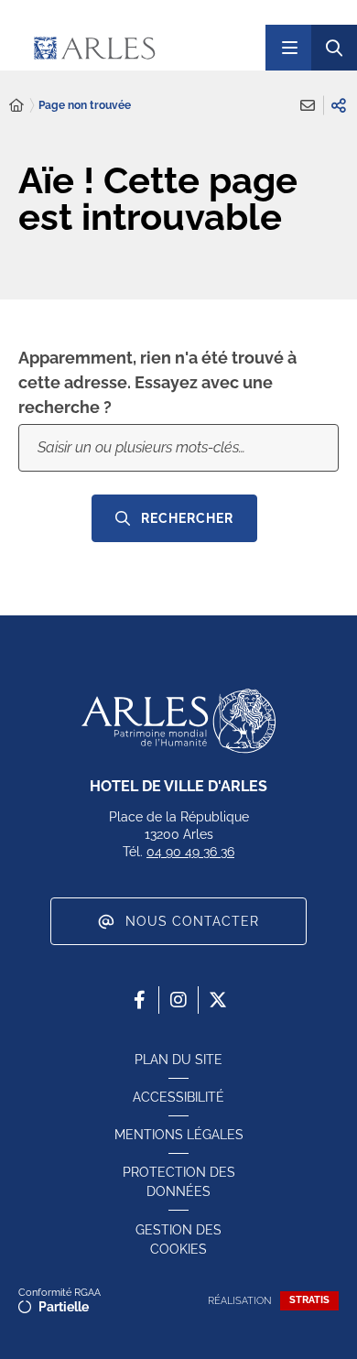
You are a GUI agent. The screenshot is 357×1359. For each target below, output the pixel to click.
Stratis (309, 1300)
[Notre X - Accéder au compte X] (218, 1000)
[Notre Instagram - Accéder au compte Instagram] (178, 1000)
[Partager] (338, 105)
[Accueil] (16, 105)
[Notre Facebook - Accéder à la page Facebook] (139, 1000)
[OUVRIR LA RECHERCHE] (334, 48)
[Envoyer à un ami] (307, 105)
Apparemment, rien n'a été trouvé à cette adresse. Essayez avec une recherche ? (157, 382)
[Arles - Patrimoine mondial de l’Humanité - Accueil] (178, 720)
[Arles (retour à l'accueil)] (137, 47)
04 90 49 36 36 (190, 851)
